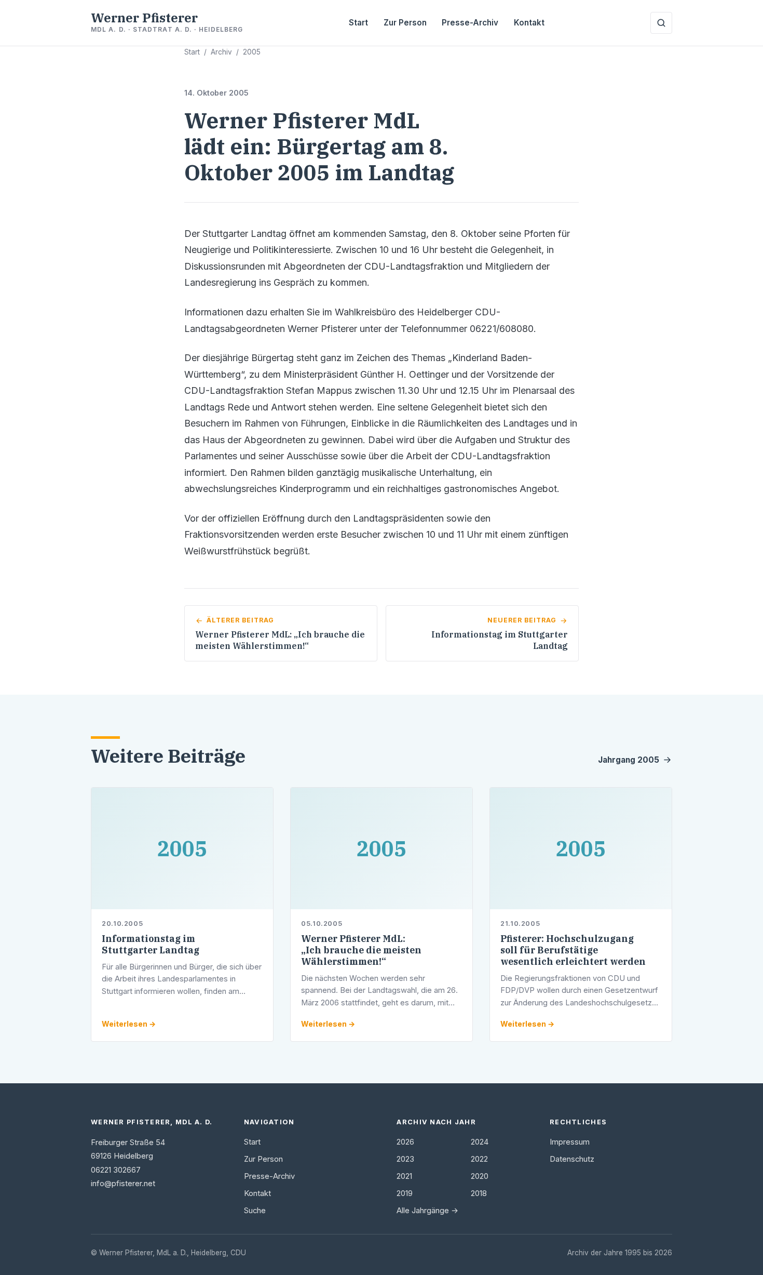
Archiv (221, 52)
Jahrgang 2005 (628, 760)
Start (358, 23)
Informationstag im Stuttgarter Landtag (150, 944)
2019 (405, 1193)
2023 (405, 1159)
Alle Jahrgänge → (427, 1210)
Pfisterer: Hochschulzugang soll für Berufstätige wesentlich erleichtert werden (573, 950)
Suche (255, 1210)
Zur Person (405, 23)
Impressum (570, 1142)
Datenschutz (572, 1159)
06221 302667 (116, 1170)
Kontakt (529, 23)
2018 (479, 1193)
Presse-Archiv (470, 23)
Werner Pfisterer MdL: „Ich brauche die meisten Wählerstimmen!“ (361, 950)
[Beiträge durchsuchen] (661, 23)
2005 (252, 52)
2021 (404, 1176)
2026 (405, 1142)
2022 (479, 1159)
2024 (479, 1142)
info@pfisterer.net (123, 1183)
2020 (479, 1176)
